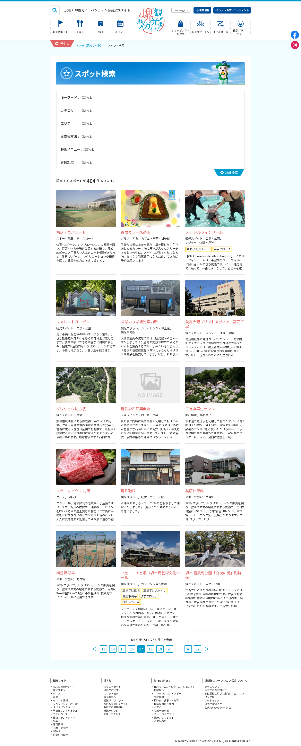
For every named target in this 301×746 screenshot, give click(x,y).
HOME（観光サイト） (90, 45)
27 (197, 649)
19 (160, 649)
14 (113, 649)
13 (103, 649)
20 (169, 649)
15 (122, 649)
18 (150, 649)
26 (188, 649)
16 (132, 649)
